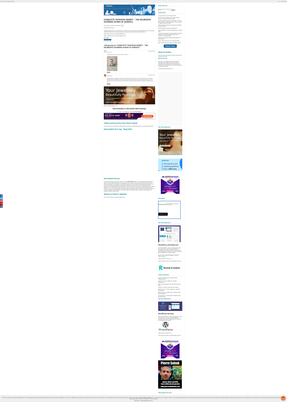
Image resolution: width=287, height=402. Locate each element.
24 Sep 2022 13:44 (151, 51)
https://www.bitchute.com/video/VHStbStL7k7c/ (115, 33)
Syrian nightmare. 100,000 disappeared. (167, 30)
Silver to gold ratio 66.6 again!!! (165, 42)
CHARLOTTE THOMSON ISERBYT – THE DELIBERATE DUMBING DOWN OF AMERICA (127, 21)
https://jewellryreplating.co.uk (110, 105)
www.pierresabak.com (120, 197)
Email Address (162, 204)
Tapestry (160, 277)
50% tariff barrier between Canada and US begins (170, 25)
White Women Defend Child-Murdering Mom (168, 37)
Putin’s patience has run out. (165, 40)
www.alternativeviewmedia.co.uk (165, 68)
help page (109, 189)
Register (284, 1)
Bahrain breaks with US (163, 28)
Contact (6, 1)
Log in (279, 1)
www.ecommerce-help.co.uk (164, 258)
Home (2, 1)
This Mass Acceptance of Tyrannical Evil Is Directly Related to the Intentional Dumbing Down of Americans (170, 34)
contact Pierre (115, 191)
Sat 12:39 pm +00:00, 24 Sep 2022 (112, 25)
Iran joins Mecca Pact (163, 15)
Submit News (11, 1)
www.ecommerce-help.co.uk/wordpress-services (169, 261)
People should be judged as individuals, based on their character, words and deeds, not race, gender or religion (170, 22)
